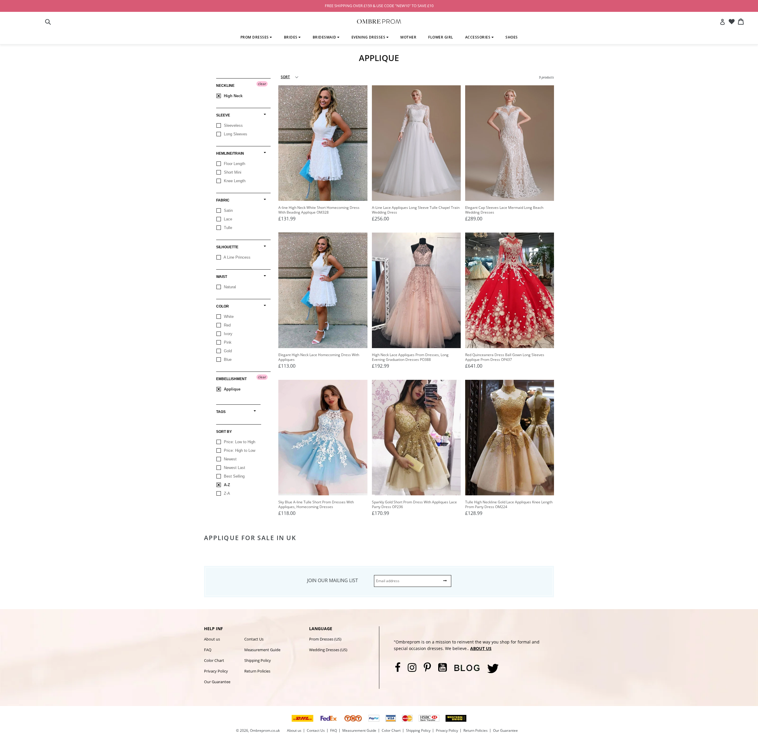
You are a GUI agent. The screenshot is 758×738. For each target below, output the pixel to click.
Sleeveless (233, 125)
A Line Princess (236, 257)
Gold (227, 351)
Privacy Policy (216, 671)
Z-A (226, 493)
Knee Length (234, 181)
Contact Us (254, 639)
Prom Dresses (255, 37)
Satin (228, 210)
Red (227, 325)
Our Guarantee (217, 681)
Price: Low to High (239, 442)
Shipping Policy (257, 660)
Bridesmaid (325, 37)
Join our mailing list (332, 580)
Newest (230, 459)
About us (212, 639)
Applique (231, 389)
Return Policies (257, 671)
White (228, 316)
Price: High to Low (239, 450)
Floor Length (234, 163)
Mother (408, 37)
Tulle (227, 227)
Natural (229, 287)
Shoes (511, 37)
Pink (227, 342)
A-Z (226, 485)
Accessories (478, 37)
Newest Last (234, 467)
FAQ (207, 649)
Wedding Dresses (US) (328, 649)
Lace (227, 219)
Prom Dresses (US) (325, 639)
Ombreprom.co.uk (265, 730)
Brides (291, 37)
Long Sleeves (235, 134)
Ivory (227, 334)
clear (262, 83)
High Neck (233, 96)
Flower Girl (440, 37)
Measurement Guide (262, 649)
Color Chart (214, 660)
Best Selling (234, 476)
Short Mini (232, 172)
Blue (227, 359)
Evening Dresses (368, 37)
